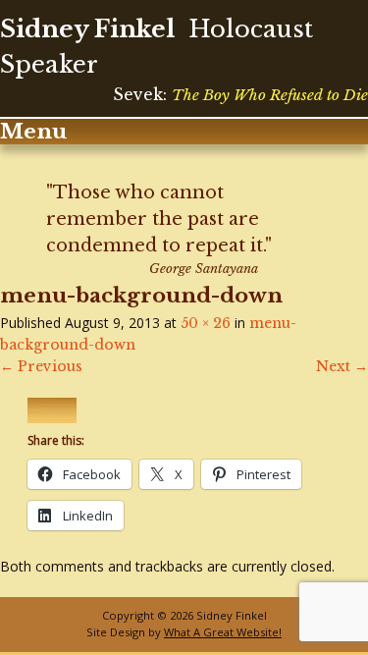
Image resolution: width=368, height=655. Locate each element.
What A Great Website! (223, 632)
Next (342, 366)
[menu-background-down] (52, 418)
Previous (41, 366)
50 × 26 (206, 323)
